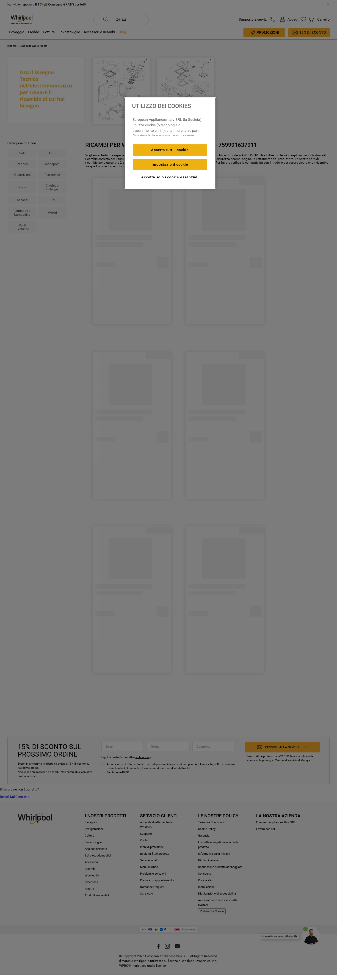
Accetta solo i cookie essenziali (170, 177)
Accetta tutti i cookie (170, 150)
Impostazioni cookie (170, 164)
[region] (170, 143)
